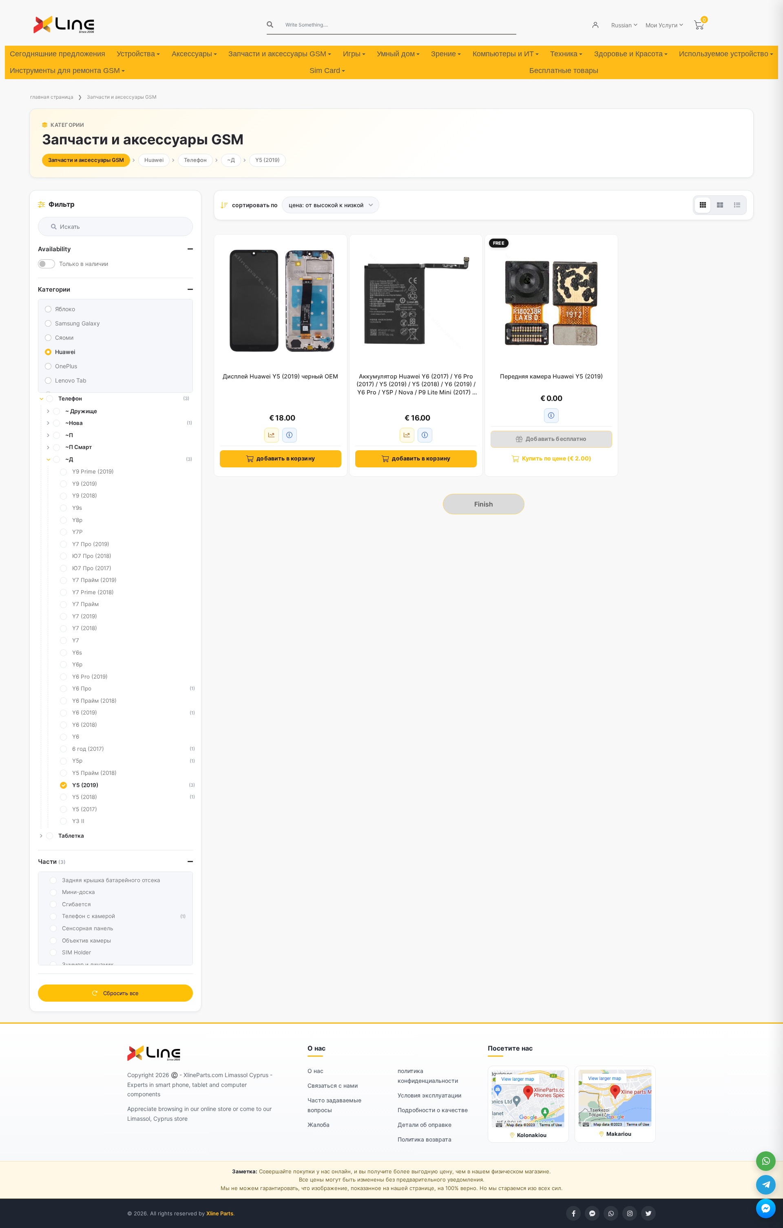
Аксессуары (192, 54)
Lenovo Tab (70, 380)
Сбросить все (120, 993)
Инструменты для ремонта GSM (65, 70)
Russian (621, 25)
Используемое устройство (723, 54)
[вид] (702, 205)
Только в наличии (83, 263)
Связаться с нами (332, 1085)
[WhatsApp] (766, 1161)
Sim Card (325, 70)
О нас (315, 1070)
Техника (563, 54)
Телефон (195, 160)
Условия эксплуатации (429, 1095)
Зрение (443, 54)
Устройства (136, 54)
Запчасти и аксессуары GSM (277, 54)
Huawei (154, 160)
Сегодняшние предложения (57, 54)
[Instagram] (629, 1213)
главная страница (51, 97)
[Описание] (289, 435)
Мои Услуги (661, 25)
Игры (352, 54)
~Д (231, 160)
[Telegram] (766, 1185)
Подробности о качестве (433, 1109)
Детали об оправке (424, 1124)
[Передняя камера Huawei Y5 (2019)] (551, 301)
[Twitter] (648, 1213)
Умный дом (396, 54)
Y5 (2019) (267, 160)
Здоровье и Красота (628, 54)
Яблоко (65, 308)
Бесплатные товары (563, 70)
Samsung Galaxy (77, 323)
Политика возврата (424, 1139)
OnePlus (66, 366)
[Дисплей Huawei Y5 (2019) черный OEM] (280, 301)
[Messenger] (766, 1208)
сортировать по (255, 204)
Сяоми (64, 337)
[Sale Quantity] (271, 435)
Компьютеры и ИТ (503, 54)
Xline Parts (219, 1213)
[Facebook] (573, 1213)
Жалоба (318, 1124)
